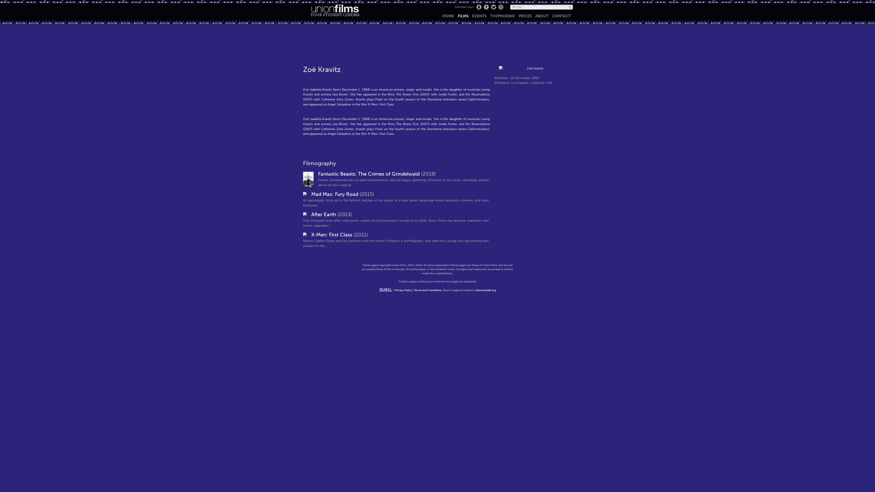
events (479, 16)
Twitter (493, 7)
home (448, 16)
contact (561, 16)
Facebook (486, 7)
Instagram (500, 7)
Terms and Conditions (427, 290)
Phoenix (502, 16)
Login (478, 7)
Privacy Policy (403, 290)
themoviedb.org (486, 290)
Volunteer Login (464, 6)
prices (525, 16)
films (463, 16)
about (541, 16)
